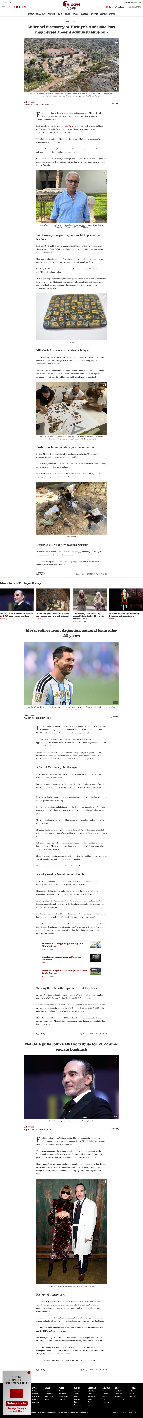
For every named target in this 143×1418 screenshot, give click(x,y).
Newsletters (41, 1413)
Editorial (132, 1396)
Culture (75, 21)
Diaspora (35, 1399)
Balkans (47, 1399)
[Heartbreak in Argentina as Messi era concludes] (95, 958)
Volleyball (118, 1396)
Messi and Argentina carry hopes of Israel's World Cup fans (64, 971)
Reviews (105, 1404)
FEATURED (51, 14)
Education (91, 1390)
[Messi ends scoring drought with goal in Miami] (95, 944)
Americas (62, 1393)
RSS (77, 1413)
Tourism (77, 1399)
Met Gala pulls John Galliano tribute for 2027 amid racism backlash (16, 614)
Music (105, 1396)
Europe (47, 1390)
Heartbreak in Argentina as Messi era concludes (61, 958)
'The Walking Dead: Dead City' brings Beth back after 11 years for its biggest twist (89, 616)
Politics (34, 1390)
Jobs (58, 1413)
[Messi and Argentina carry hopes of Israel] (95, 971)
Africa (61, 1390)
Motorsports (119, 1399)
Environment (92, 1396)
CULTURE (103, 14)
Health (90, 1393)
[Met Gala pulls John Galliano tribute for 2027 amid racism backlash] (17, 599)
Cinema (105, 1393)
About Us (32, 1413)
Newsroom (30, 102)
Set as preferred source (117, 7)
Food (89, 1402)
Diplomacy (35, 1396)
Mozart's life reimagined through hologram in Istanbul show (124, 614)
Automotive (78, 1404)
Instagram (83, 1151)
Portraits (106, 1402)
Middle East (49, 1396)
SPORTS (112, 14)
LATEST (31, 14)
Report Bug (84, 1413)
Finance (76, 1393)
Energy (76, 1396)
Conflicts (62, 1399)
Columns (132, 1390)
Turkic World (49, 1393)
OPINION (132, 1388)
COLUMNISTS (41, 14)
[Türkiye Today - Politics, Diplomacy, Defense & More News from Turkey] (71, 5)
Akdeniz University (69, 125)
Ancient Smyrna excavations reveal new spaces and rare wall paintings (52, 614)
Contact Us (51, 1413)
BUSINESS (84, 14)
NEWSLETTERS (136, 7)
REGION (68, 14)
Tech (75, 1402)
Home (67, 21)
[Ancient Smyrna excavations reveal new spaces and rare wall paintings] (53, 599)
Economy (77, 1390)
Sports (44, 949)
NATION (60, 14)
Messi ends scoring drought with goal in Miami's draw (62, 944)
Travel (90, 1399)
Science (91, 1404)
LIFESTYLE (94, 14)
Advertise (71, 1413)
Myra (41, 129)
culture (20, 7)
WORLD (76, 14)
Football (118, 1390)
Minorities (35, 1402)
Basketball (119, 1393)
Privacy (64, 1413)
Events (105, 1399)
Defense (35, 1393)
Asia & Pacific (63, 1396)
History (105, 1390)
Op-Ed (131, 1393)
